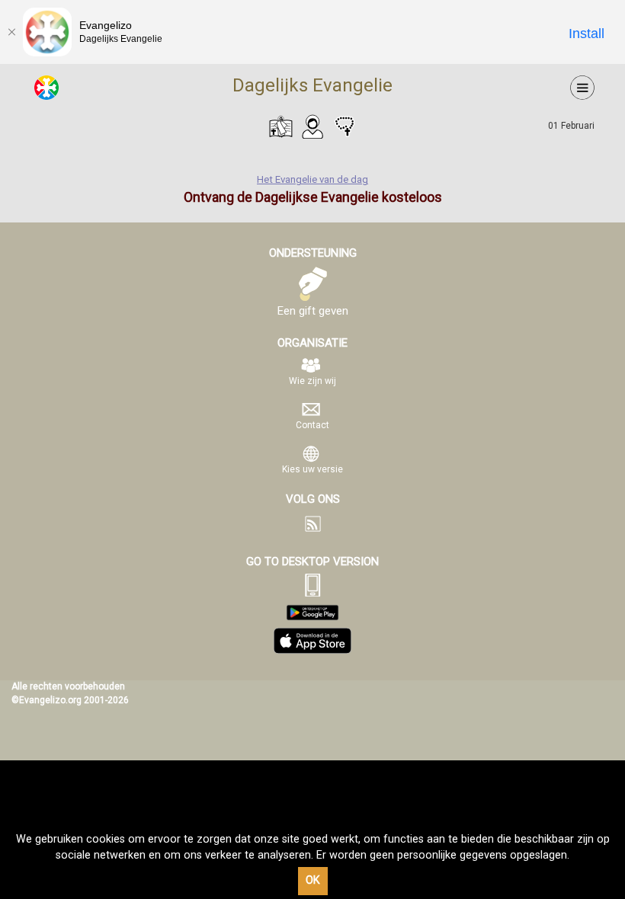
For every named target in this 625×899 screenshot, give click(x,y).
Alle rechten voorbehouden (68, 686)
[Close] (11, 32)
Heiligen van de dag (312, 126)
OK (313, 880)
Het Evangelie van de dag (280, 126)
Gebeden (344, 126)
